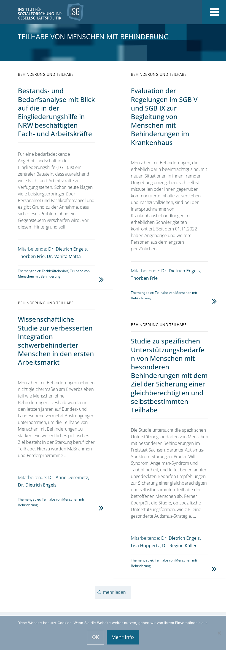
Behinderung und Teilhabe (46, 74)
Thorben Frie (31, 256)
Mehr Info (122, 637)
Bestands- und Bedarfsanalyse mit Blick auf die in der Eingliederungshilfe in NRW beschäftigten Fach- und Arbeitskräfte (56, 112)
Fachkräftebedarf (55, 270)
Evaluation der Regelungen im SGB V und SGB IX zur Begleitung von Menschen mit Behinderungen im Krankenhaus (164, 116)
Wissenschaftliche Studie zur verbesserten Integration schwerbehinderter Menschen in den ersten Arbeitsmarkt (56, 341)
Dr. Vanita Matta (64, 256)
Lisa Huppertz (145, 545)
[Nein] (219, 633)
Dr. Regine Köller (179, 545)
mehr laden (114, 592)
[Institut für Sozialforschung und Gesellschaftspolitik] (42, 12)
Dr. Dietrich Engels (67, 249)
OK (95, 637)
